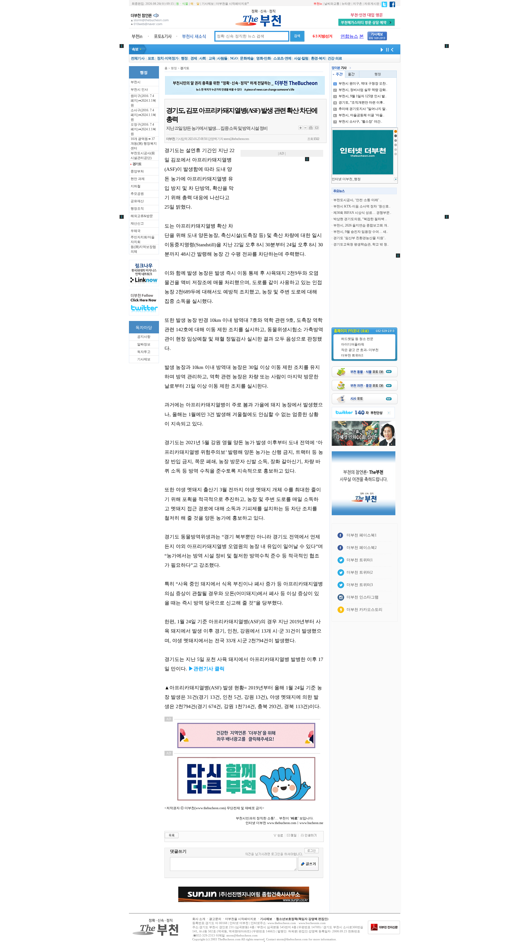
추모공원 (137, 194)
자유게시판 (371, 3)
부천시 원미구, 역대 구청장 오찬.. (363, 83)
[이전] (392, 49)
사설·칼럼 (301, 58)
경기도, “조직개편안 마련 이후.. (362, 102)
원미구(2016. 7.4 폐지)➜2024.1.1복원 (143, 100)
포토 (151, 58)
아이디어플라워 (352, 344)
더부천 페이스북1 (362, 535)
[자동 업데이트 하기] (381, 49)
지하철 (136, 186)
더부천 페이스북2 (362, 548)
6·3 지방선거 (322, 36)
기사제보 (208, 3)
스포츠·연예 (282, 58)
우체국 (136, 231)
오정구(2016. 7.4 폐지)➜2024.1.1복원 (143, 129)
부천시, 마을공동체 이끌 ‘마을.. (361, 115)
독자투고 (143, 352)
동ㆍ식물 (182, 3)
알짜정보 (143, 344)
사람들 (222, 58)
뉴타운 (346, 3)
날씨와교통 (331, 3)
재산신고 (137, 223)
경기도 (137, 164)
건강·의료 (335, 58)
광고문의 (215, 919)
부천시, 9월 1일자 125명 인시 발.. (363, 96)
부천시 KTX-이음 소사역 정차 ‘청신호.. (361, 206)
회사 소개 (198, 919)
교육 (212, 58)
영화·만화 (263, 58)
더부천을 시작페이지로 (231, 3)
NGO (233, 58)
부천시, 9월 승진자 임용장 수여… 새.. (360, 232)
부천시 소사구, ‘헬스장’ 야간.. (360, 121)
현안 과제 (138, 179)
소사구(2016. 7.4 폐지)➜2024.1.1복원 (143, 115)
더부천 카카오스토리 (364, 610)
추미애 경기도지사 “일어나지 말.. (363, 109)
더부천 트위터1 (352, 355)
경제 (193, 58)
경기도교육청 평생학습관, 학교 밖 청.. (361, 244)
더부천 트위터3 (360, 585)
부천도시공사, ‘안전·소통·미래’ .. (357, 200)
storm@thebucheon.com (236, 139)
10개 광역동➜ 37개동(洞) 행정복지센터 (144, 143)
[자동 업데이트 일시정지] (386, 49)
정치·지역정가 (167, 58)
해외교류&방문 (142, 216)
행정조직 (137, 208)
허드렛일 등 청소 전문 (357, 339)
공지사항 (143, 337)
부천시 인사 (139, 89)
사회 (202, 58)
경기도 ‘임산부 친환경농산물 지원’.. (359, 238)
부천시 (136, 82)
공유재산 (137, 201)
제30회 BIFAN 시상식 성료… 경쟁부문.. (362, 213)
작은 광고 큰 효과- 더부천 (360, 350)
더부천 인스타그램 (363, 597)
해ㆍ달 (194, 3)
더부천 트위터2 (360, 572)
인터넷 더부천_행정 (346, 179)
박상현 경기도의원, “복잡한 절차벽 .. (360, 219)
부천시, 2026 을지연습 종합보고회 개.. (361, 225)
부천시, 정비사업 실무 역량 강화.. (363, 90)
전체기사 (137, 58)
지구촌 (357, 3)
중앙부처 (137, 171)
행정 (184, 58)
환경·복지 (318, 58)
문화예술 (246, 58)
